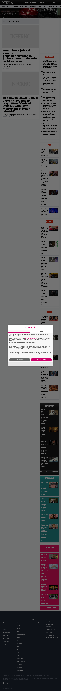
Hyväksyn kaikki (41, 359)
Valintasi (42, 331)
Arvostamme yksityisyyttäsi (19, 331)
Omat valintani (19, 359)
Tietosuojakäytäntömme (46, 364)
